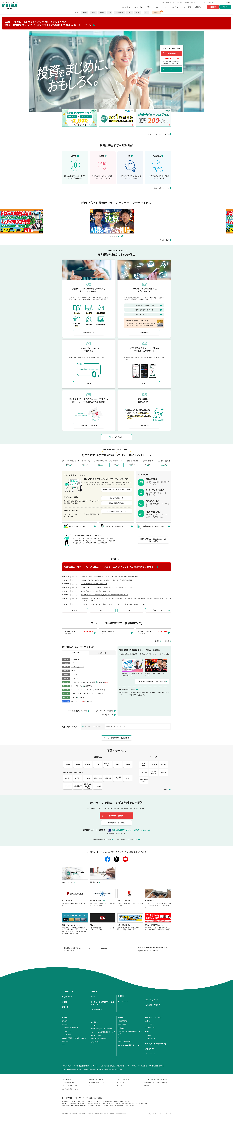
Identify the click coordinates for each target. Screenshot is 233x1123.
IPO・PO (75, 653)
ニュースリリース (151, 1000)
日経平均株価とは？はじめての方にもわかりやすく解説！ (153, 540)
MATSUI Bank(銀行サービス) (129, 1045)
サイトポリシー (93, 1085)
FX (110, 12)
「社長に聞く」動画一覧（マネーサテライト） (152, 681)
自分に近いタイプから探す (78, 526)
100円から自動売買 (124, 1041)
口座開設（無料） (116, 816)
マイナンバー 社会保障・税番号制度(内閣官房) (147, 1066)
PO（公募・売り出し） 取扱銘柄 (102, 711)
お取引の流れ (95, 1042)
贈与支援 (163, 772)
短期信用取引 (67, 1031)
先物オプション (119, 12)
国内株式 (87, 726)
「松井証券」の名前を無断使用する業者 (155, 1079)
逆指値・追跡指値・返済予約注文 (88, 786)
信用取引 (77, 778)
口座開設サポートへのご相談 (144, 305)
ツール (164, 7)
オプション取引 (150, 1027)
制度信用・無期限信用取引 (71, 1028)
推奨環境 (146, 1085)
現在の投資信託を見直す (116, 503)
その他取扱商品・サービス (160, 188)
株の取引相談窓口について (144, 310)
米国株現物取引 (123, 1021)
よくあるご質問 (176, 2)
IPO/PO (88, 778)
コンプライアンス (121, 1082)
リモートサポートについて (144, 314)
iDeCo (137, 12)
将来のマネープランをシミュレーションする (116, 489)
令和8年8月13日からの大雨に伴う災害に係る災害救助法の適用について (104, 595)
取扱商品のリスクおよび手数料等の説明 (155, 1082)
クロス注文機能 (96, 1035)
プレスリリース (157, 610)
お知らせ (75, 610)
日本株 (85, 12)
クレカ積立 (157, 12)
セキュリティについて (122, 1079)
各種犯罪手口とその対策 (96, 1079)
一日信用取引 (67, 1034)
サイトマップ (150, 1054)
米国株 (93, 12)
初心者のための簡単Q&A (114, 526)
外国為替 (166, 641)
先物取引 (148, 1021)
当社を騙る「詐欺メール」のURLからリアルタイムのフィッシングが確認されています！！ (110, 567)
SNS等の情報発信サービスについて (72, 1089)
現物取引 (67, 778)
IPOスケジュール (107, 715)
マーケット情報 (186, 7)
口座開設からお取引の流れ (102, 839)
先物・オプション (108, 764)
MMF (127, 778)
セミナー (130, 610)
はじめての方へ (127, 7)
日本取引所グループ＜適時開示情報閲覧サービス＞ (78, 1066)
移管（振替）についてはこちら (127, 839)
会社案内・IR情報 (189, 2)
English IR (201, 2)
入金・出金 (153, 764)
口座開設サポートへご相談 (171, 58)
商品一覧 (76, 12)
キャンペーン (174, 7)
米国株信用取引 (123, 1024)
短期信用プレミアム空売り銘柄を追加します (95, 591)
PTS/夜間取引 (118, 778)
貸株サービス (98, 778)
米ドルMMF (149, 1049)
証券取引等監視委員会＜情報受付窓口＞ (114, 1066)
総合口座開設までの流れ (99, 1038)
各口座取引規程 (66, 1079)
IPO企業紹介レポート (127, 689)
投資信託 (102, 12)
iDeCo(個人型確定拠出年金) (155, 1044)
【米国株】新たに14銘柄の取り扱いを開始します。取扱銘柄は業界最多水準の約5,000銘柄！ (111, 576)
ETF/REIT (68, 786)
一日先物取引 (149, 1024)
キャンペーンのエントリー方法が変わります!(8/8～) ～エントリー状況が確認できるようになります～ (114, 604)
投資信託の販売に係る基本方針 (148, 950)
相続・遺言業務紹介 (144, 780)
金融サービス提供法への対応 (70, 1085)
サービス (156, 7)
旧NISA (149, 1035)
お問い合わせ (165, 2)
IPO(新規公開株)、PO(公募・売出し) (74, 1038)
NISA (129, 12)
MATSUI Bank (144, 764)
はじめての (69, 465)
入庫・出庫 (163, 764)
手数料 (149, 7)
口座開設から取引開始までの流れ (154, 526)
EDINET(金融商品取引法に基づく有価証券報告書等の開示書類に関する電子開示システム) (91, 1069)
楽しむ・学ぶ (139, 7)
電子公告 (104, 948)
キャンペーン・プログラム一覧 (158, 134)
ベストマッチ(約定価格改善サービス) (103, 1032)
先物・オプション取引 (153, 1017)
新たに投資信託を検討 (117, 498)
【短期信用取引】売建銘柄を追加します (94, 584)
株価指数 (156, 641)
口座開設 (213, 7)
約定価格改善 (78, 786)
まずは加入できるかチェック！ (116, 511)
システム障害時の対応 (68, 1082)
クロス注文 (98, 786)
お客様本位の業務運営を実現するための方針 (152, 947)
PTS (63, 1045)
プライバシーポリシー (122, 1085)
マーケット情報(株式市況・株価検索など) (116, 738)
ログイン (225, 7)
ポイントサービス (153, 772)
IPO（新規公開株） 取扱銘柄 (77, 711)
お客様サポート (199, 7)
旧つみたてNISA (151, 1038)
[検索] (223, 2)
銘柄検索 (228, 2)
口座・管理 (144, 772)
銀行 (146, 12)
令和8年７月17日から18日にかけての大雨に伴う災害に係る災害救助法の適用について (109, 580)
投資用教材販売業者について (97, 1082)
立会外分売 (102, 653)
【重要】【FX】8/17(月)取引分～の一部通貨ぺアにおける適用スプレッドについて (108, 587)
